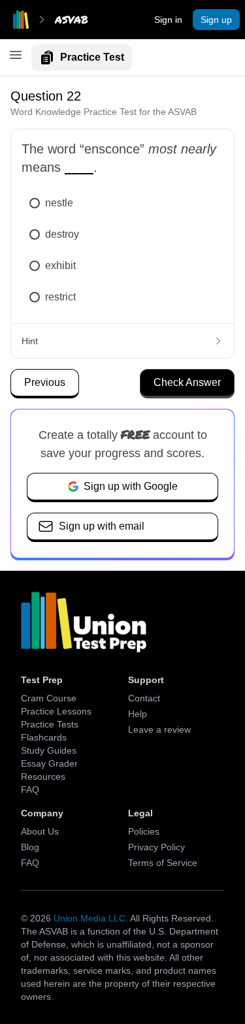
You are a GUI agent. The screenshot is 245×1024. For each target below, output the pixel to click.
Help (137, 714)
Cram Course (48, 698)
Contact (144, 698)
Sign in (168, 19)
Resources (43, 776)
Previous (44, 382)
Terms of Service (162, 862)
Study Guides (48, 750)
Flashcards (44, 737)
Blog (30, 847)
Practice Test (92, 57)
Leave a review (159, 729)
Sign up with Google (131, 486)
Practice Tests (49, 724)
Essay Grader (49, 763)
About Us (40, 831)
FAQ (30, 789)
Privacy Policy (156, 847)
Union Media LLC (89, 918)
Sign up (216, 19)
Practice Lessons (56, 711)
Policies (143, 831)
